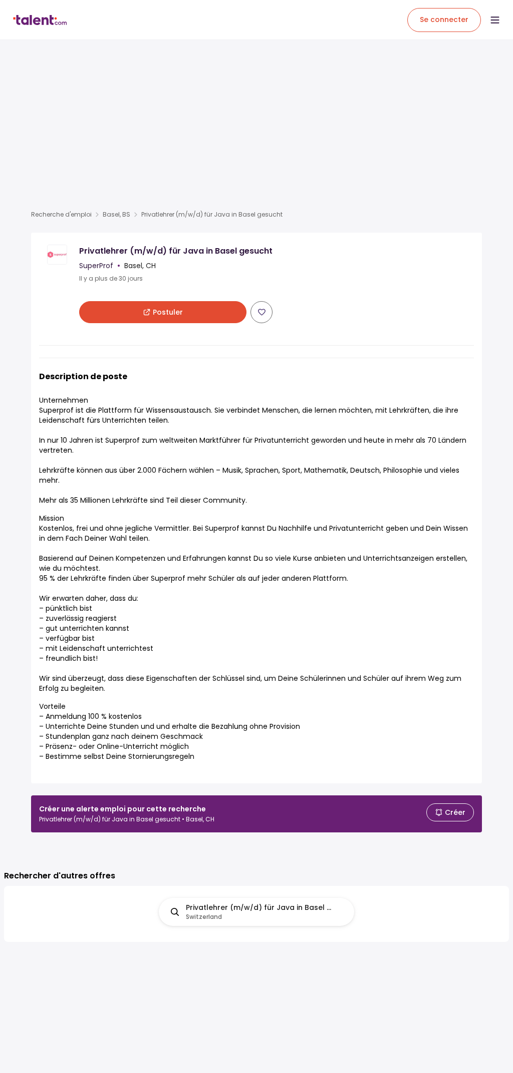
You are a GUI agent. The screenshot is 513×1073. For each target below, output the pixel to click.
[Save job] (261, 312)
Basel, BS (116, 214)
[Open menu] (495, 20)
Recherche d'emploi (61, 214)
